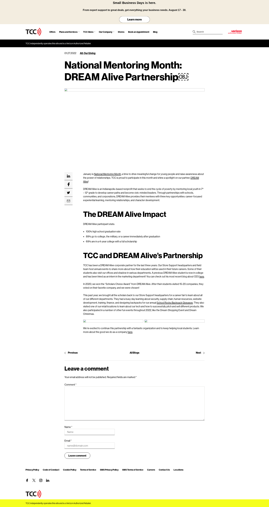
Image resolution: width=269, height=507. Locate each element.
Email (68, 440)
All (81, 53)
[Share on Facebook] (68, 184)
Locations (178, 469)
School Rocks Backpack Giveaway (175, 302)
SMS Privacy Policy (109, 469)
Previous (73, 352)
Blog (155, 32)
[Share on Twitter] (68, 193)
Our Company (105, 32)
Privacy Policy (32, 469)
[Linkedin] (47, 480)
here (201, 276)
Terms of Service (88, 469)
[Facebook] (27, 480)
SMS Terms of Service (132, 469)
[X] (34, 480)
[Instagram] (40, 480)
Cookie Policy (69, 469)
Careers (151, 469)
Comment (70, 384)
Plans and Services (68, 32)
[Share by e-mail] (68, 201)
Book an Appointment (138, 32)
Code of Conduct (51, 469)
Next (198, 352)
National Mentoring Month (107, 173)
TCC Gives (88, 32)
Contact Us (164, 469)
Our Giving (89, 53)
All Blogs (134, 352)
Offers (52, 32)
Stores (121, 32)
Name (68, 426)
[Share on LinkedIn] (68, 176)
